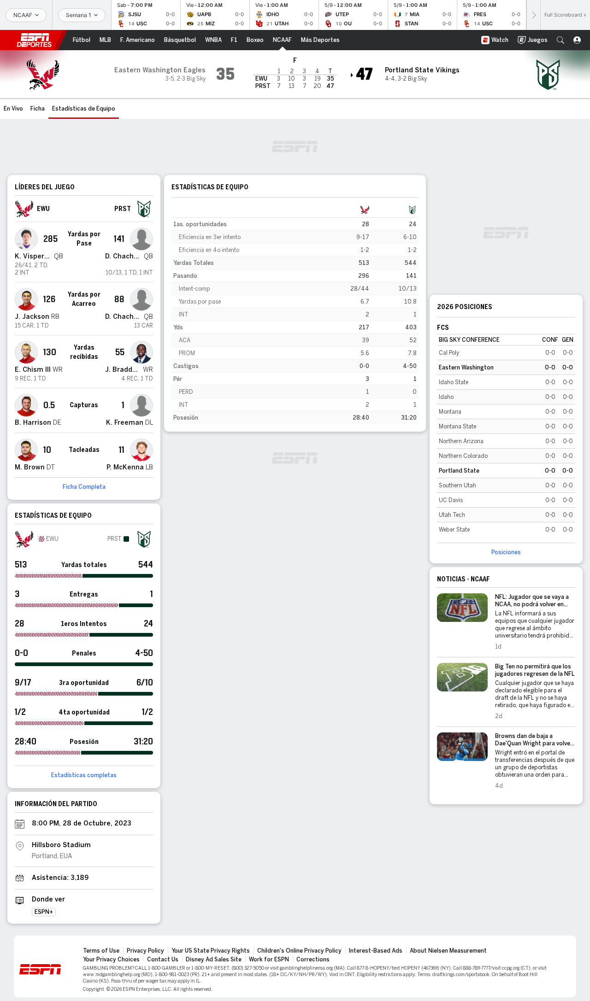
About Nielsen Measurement (448, 951)
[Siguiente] (533, 15)
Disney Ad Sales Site (214, 959)
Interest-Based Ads (375, 951)
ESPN (34, 40)
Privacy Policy (145, 951)
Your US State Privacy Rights (210, 951)
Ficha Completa (84, 487)
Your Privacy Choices (111, 959)
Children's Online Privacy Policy (299, 951)
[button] (560, 40)
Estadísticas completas (84, 775)
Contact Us (162, 959)
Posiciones (506, 552)
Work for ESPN (269, 959)
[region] (295, 313)
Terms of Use (101, 951)
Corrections (313, 959)
